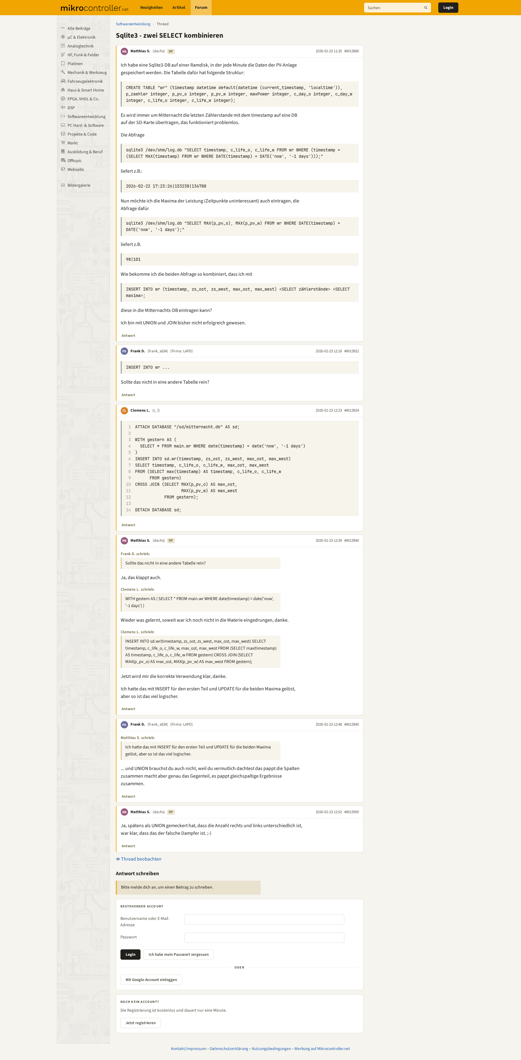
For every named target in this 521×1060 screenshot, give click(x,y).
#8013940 (351, 540)
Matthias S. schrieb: (138, 738)
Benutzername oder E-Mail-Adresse (144, 922)
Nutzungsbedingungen (271, 1048)
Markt (73, 143)
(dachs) (159, 51)
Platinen (75, 64)
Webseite (76, 170)
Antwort (128, 335)
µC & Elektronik (82, 37)
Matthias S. (140, 51)
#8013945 (351, 724)
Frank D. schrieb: (135, 554)
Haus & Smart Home (86, 90)
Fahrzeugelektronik (85, 81)
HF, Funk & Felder (83, 55)
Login (448, 7)
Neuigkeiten (151, 8)
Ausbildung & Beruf (85, 152)
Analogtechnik (81, 46)
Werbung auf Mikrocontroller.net (322, 1048)
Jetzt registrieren (141, 1023)
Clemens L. (140, 410)
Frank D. (137, 351)
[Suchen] (426, 7)
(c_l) (156, 410)
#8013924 (351, 410)
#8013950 (351, 812)
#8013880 (351, 51)
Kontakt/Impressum (188, 1048)
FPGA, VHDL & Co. (83, 99)
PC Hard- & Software (86, 126)
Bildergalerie (79, 185)
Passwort (128, 937)
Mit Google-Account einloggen (151, 979)
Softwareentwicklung (87, 117)
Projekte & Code (82, 134)
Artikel (178, 8)
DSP (71, 108)
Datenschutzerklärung (229, 1048)
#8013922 (351, 351)
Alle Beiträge (79, 29)
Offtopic (75, 161)
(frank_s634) (158, 351)
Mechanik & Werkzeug (87, 73)
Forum (201, 8)
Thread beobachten (141, 859)
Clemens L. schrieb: (138, 589)
